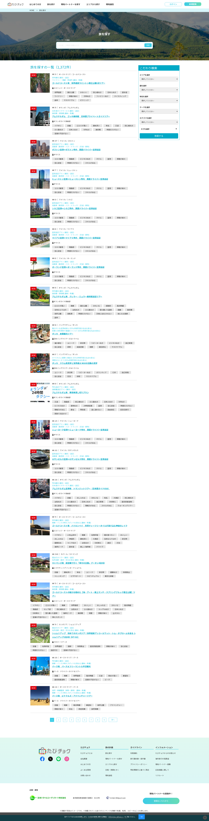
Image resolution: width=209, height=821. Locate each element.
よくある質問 (85, 770)
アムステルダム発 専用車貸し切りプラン (70, 392)
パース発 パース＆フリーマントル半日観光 (71, 666)
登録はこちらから (161, 801)
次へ (113, 720)
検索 (148, 45)
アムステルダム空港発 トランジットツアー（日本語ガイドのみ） (81, 488)
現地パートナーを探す (70, 4)
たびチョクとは (86, 753)
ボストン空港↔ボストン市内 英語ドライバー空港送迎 (76, 149)
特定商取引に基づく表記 (139, 770)
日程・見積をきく (112, 770)
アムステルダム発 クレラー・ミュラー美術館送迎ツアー (77, 296)
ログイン (173, 4)
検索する (159, 136)
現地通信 (110, 4)
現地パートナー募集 (163, 764)
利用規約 (133, 753)
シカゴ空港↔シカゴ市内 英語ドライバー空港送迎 (74, 208)
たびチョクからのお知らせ (165, 753)
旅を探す (51, 4)
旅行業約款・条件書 (138, 758)
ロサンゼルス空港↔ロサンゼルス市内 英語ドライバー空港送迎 (80, 459)
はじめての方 (35, 4)
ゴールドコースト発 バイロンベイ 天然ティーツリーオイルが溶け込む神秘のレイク (89, 525)
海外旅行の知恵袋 (162, 758)
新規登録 (192, 4)
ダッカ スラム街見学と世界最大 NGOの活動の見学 (74, 363)
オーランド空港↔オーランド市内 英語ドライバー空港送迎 (78, 267)
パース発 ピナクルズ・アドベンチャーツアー (72, 695)
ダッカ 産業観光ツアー (62, 333)
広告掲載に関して (162, 770)
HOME (32, 10)
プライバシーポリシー (138, 764)
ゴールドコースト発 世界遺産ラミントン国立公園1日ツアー (78, 83)
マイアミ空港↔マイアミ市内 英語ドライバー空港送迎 (76, 237)
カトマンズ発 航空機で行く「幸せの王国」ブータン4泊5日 (78, 562)
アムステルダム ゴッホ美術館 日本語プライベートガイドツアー (81, 116)
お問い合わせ (85, 775)
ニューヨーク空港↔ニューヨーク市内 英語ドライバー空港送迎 (80, 429)
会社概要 (83, 758)
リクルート (159, 775)
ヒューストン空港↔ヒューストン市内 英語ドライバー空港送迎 (80, 179)
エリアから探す (93, 4)
